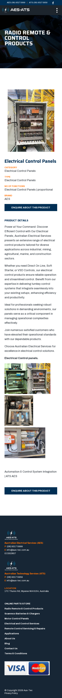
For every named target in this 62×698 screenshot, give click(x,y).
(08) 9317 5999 (15, 546)
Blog (7, 643)
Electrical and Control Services (22, 623)
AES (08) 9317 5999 (16, 3)
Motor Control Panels (17, 618)
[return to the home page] (16, 10)
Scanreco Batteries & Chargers (22, 613)
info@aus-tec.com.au (18, 550)
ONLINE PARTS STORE (17, 603)
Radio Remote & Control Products (24, 608)
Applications (12, 633)
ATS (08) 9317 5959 (38, 3)
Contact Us (11, 648)
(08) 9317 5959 (15, 577)
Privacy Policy (11, 693)
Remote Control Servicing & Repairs (25, 628)
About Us (10, 638)
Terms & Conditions (16, 653)
